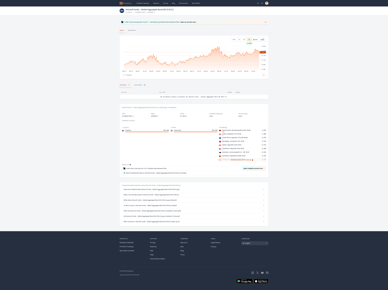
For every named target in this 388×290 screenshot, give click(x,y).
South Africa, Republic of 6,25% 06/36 (235, 137)
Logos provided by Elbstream (129, 275)
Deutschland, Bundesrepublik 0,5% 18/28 (236, 130)
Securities (183, 3)
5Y (249, 40)
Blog (182, 251)
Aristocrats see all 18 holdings (241, 160)
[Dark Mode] (262, 3)
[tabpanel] (194, 57)
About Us (184, 242)
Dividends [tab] (124, 85)
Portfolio (196, 3)
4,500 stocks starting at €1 (146, 168)
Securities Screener (127, 251)
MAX (256, 39)
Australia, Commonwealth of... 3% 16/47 (235, 152)
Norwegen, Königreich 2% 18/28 (233, 141)
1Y (239, 39)
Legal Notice (215, 242)
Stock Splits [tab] (139, 85)
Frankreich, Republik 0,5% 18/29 (233, 148)
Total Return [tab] (132, 30)
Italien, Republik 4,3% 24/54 (231, 145)
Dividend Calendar (143, 3)
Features (156, 3)
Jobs (182, 246)
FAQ (151, 251)
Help (152, 255)
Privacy (213, 246)
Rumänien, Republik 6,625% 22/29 (233, 156)
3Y (244, 39)
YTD (234, 39)
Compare (129, 75)
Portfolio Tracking (126, 246)
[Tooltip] (130, 164)
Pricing (165, 3)
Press (182, 255)
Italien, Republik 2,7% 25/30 (231, 134)
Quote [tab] (122, 30)
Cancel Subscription (157, 259)
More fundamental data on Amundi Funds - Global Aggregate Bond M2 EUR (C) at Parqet (156, 173)
